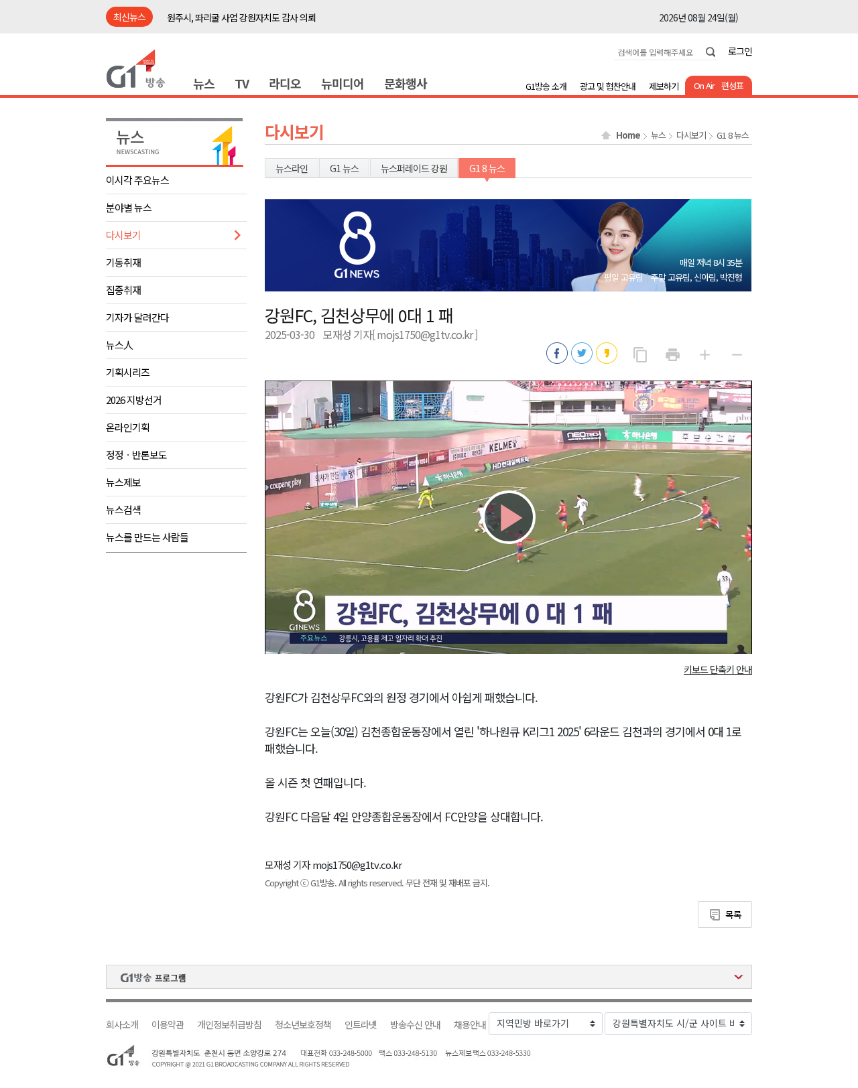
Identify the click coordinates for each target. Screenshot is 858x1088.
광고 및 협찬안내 (607, 86)
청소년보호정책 (303, 1024)
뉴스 (203, 83)
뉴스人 (119, 345)
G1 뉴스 (344, 168)
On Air (704, 85)
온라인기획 (127, 427)
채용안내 (470, 1024)
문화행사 (405, 83)
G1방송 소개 (546, 86)
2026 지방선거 (134, 400)
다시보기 (123, 235)
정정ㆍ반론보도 (136, 455)
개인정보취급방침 (229, 1024)
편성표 (732, 85)
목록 (733, 914)
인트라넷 (361, 1024)
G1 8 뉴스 (733, 135)
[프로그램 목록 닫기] (429, 977)
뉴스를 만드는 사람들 (147, 537)
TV (242, 83)
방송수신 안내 (415, 1024)
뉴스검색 (123, 509)
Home (628, 135)
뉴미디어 (342, 83)
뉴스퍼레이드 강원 (414, 168)
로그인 (740, 51)
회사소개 (122, 1024)
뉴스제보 (123, 482)
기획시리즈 (127, 372)
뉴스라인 (291, 168)
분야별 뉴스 (128, 207)
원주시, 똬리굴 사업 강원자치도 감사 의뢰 (241, 10)
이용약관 (167, 1024)
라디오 (285, 83)
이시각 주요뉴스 (137, 180)
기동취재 (123, 262)
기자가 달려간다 (137, 317)
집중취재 (123, 290)
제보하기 (663, 86)
